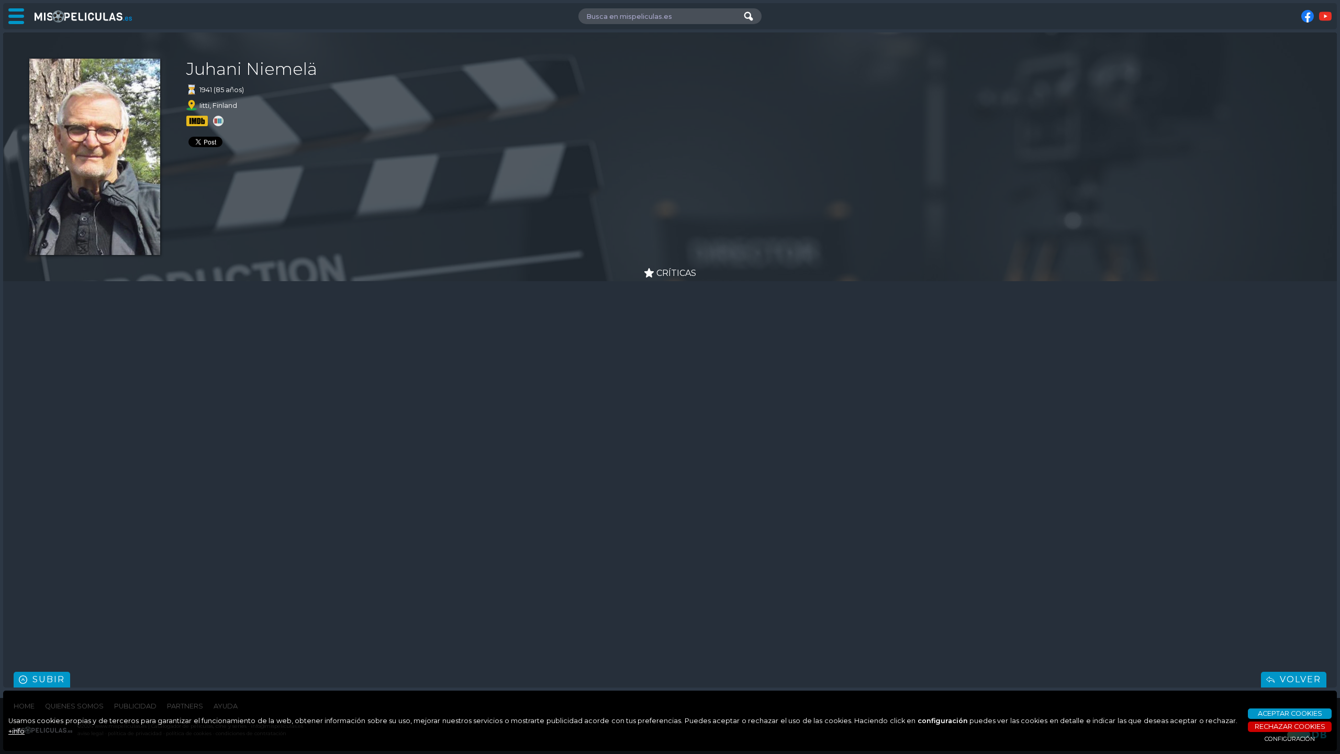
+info (16, 731)
